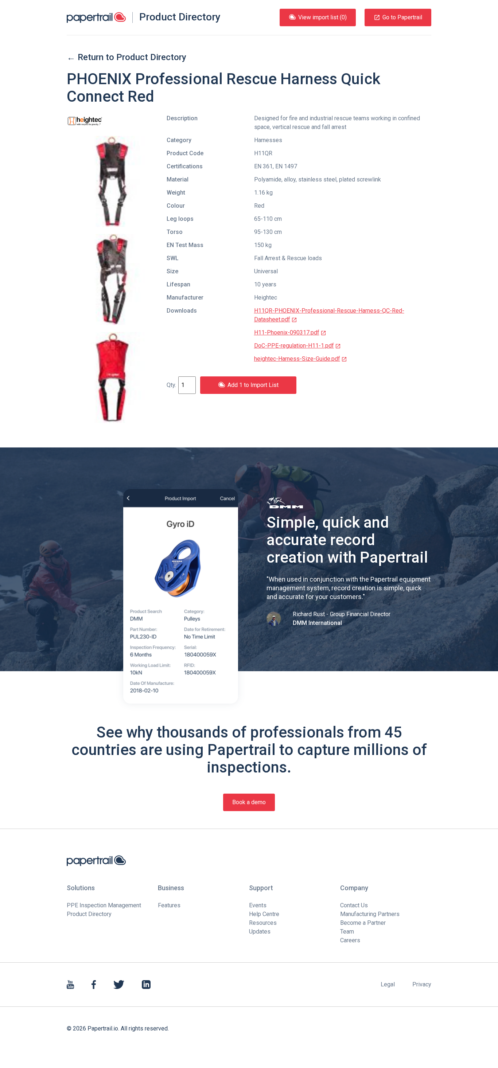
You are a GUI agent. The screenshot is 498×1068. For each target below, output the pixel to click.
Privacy (421, 984)
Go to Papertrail (402, 17)
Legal (388, 984)
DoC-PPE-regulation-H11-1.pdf (294, 345)
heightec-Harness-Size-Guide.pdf (297, 358)
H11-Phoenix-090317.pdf (286, 332)
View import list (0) (322, 17)
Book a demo (249, 802)
